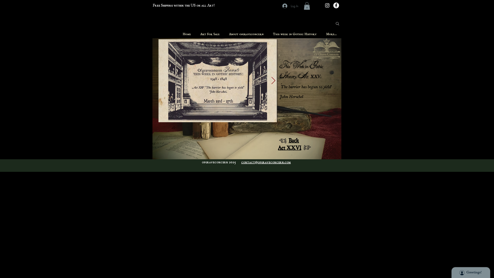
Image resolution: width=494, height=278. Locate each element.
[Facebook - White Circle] (336, 5)
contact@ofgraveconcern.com (266, 162)
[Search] (337, 24)
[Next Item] (273, 81)
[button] (307, 6)
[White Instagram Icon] (327, 5)
